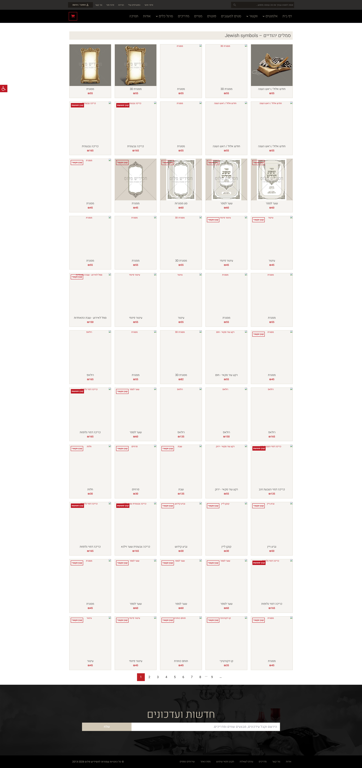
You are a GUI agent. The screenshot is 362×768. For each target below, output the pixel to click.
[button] (3, 88)
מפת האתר (205, 761)
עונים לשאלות (246, 761)
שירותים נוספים (187, 761)
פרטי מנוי (110, 5)
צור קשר (98, 5)
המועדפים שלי (134, 5)
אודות (288, 761)
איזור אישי (149, 5)
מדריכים (263, 761)
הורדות (121, 5)
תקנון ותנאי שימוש (225, 761)
